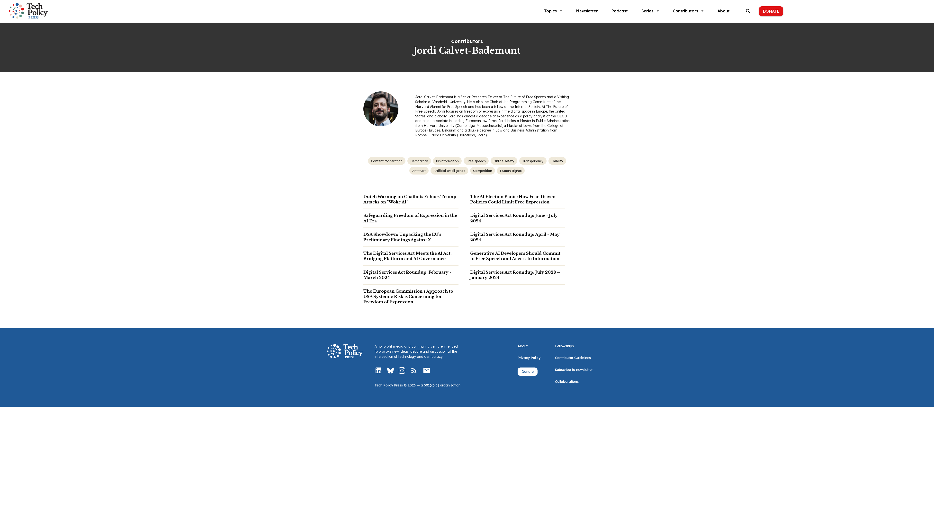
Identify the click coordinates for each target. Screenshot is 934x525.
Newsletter (587, 11)
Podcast (619, 11)
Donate (771, 11)
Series (647, 11)
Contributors (685, 11)
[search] (748, 11)
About (724, 11)
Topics (550, 11)
